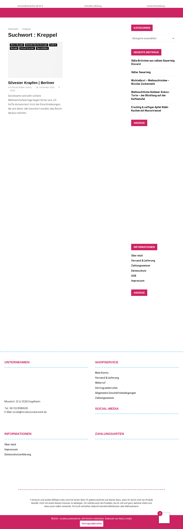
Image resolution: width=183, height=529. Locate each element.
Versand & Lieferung (143, 260)
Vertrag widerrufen (106, 387)
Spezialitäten (42, 48)
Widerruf (100, 382)
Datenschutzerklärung (17, 454)
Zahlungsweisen (140, 265)
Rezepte (14, 48)
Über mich (137, 255)
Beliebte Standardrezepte (36, 45)
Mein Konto (101, 372)
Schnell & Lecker (27, 48)
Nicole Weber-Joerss (22, 87)
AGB (133, 275)
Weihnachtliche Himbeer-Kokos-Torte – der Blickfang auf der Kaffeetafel (150, 95)
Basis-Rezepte (17, 45)
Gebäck (53, 45)
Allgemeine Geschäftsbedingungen (115, 392)
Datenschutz (138, 270)
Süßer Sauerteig (141, 72)
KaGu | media (125, 518)
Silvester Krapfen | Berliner (31, 83)
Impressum (137, 280)
